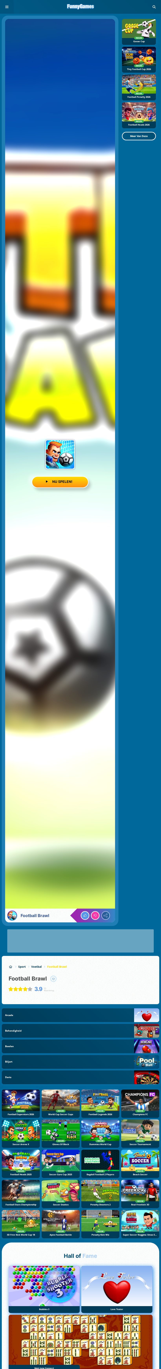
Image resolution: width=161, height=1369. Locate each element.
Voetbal (36, 967)
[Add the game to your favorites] (53, 979)
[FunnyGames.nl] (11, 967)
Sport (22, 967)
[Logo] (80, 7)
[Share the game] (105, 915)
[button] (154, 7)
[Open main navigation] (7, 7)
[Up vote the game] (85, 915)
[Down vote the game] (95, 915)
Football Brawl (57, 967)
